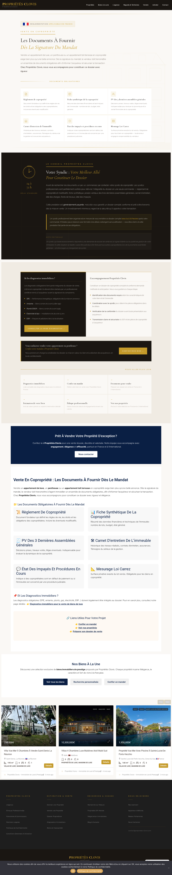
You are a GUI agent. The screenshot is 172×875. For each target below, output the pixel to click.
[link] (28, 725)
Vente (37, 709)
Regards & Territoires (131, 5)
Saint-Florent (163, 709)
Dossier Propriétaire (54, 816)
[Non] (168, 868)
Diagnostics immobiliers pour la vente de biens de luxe (56, 604)
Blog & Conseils (93, 822)
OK (73, 871)
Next (167, 702)
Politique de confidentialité (90, 871)
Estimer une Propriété (55, 805)
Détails (49, 762)
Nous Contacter (134, 822)
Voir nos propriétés (87, 627)
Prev (160, 702)
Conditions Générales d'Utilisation (19, 834)
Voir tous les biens (55, 682)
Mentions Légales (13, 822)
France (84, 709)
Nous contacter (86, 454)
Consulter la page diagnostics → (46, 328)
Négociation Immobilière (97, 816)
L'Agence (9, 805)
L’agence (116, 5)
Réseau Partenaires (135, 816)
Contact (165, 5)
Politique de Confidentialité (16, 828)
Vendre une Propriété (55, 811)
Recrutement (133, 805)
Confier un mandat (87, 624)
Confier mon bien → (133, 351)
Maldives (44, 709)
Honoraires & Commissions (16, 816)
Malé (51, 709)
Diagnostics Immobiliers (56, 822)
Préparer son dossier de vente (87, 631)
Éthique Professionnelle (15, 811)
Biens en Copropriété (55, 828)
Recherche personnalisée (86, 682)
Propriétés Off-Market (96, 811)
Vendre (145, 5)
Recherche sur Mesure (96, 805)
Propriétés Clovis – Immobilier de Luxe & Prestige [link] (25, 771)
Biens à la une (103, 5)
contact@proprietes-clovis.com (139, 830)
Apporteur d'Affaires (135, 811)
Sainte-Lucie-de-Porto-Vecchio (99, 709)
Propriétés (90, 5)
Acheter (155, 5)
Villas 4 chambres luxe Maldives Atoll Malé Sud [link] (27, 750)
